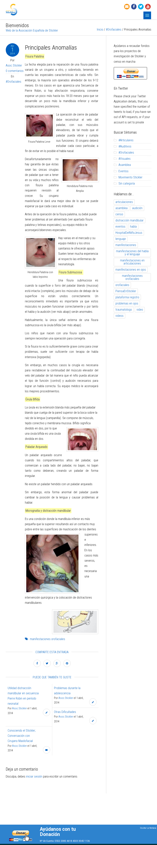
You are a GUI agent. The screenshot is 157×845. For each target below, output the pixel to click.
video (140, 309)
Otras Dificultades (65, 712)
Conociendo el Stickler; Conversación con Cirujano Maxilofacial (22, 736)
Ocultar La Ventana (148, 828)
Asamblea (125, 165)
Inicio (100, 29)
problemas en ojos (126, 303)
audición (137, 208)
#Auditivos (125, 146)
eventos (120, 226)
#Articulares (126, 140)
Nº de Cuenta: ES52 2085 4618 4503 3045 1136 (65, 841)
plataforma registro (127, 297)
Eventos (123, 171)
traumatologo (123, 309)
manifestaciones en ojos (130, 269)
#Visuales (125, 159)
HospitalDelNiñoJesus (128, 233)
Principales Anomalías (51, 47)
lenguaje (120, 239)
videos (119, 316)
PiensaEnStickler (125, 291)
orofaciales (122, 285)
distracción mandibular (129, 220)
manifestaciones (125, 245)
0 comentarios (15, 71)
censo (119, 214)
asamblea (121, 208)
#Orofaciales (113, 29)
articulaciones (124, 202)
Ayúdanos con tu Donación (58, 831)
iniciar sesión (34, 776)
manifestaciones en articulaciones (132, 262)
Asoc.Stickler (14, 65)
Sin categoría (127, 183)
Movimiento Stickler (130, 177)
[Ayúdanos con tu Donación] (20, 835)
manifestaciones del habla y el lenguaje (132, 252)
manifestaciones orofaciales (47, 639)
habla (133, 226)
